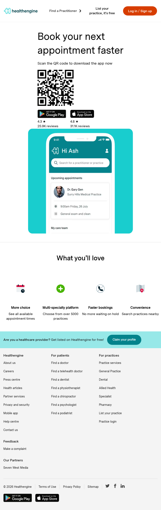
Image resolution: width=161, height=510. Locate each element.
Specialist (105, 396)
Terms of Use (47, 486)
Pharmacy (105, 404)
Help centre (11, 421)
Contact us (10, 430)
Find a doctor (60, 363)
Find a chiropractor (63, 396)
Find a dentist (60, 379)
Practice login (108, 421)
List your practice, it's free (102, 10)
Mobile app (10, 413)
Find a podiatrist (61, 413)
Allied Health (107, 388)
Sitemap (93, 486)
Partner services (14, 396)
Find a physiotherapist (65, 388)
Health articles (12, 388)
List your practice (110, 413)
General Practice (110, 371)
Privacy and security (16, 404)
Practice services (110, 363)
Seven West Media (15, 467)
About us (9, 363)
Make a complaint (14, 448)
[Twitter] (107, 486)
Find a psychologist (64, 404)
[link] (21, 11)
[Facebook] (115, 486)
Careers (8, 371)
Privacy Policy (72, 486)
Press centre (11, 379)
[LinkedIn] (123, 486)
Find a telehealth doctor (67, 371)
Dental (103, 379)
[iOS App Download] (82, 117)
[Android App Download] (52, 117)
